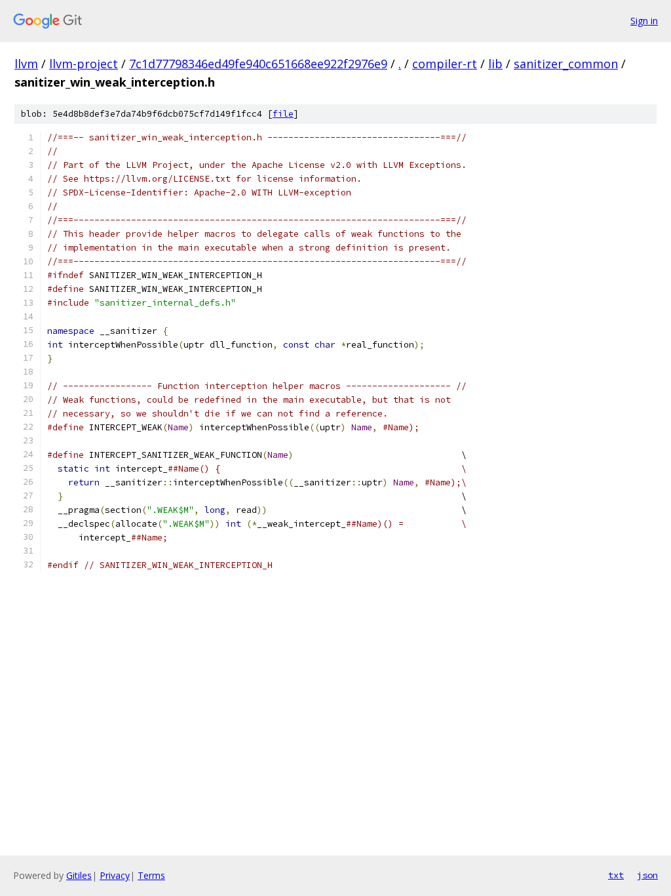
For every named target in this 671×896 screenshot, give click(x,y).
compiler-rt (444, 63)
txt (616, 875)
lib (495, 63)
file (283, 113)
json (647, 875)
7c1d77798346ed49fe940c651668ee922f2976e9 (258, 63)
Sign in (644, 20)
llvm (26, 63)
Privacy (115, 875)
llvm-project (83, 63)
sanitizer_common (566, 63)
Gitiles (79, 875)
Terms (151, 875)
